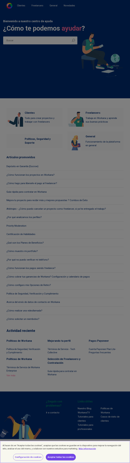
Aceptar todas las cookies (61, 457)
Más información (87, 448)
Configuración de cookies (28, 457)
